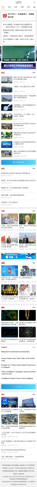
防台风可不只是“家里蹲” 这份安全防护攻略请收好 (25, 124)
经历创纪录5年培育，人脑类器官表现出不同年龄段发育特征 (9, 323)
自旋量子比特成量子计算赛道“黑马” (27, 323)
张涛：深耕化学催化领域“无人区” (27, 226)
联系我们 (5, 468)
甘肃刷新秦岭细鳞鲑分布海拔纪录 (27, 427)
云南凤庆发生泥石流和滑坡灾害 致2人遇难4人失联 (25, 143)
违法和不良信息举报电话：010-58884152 (24, 481)
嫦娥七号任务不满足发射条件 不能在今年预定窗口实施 (25, 78)
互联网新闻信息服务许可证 (9, 471)
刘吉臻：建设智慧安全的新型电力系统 (27, 246)
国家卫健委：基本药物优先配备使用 (12, 195)
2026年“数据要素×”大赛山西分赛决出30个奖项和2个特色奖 (18, 442)
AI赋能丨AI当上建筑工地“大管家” (24, 86)
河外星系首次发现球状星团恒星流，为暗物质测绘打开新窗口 (27, 340)
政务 (15, 7)
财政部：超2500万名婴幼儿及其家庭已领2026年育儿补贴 (18, 182)
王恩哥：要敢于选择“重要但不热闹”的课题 (9, 226)
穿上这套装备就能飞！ (26, 277)
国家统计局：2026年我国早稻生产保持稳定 (15, 188)
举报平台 (15, 474)
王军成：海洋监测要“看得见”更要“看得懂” (9, 246)
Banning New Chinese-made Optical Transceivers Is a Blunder (18, 366)
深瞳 (22, 7)
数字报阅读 (18, 162)
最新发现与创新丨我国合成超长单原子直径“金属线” (17, 31)
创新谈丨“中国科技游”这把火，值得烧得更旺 (18, 36)
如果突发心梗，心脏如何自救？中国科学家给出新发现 (9, 278)
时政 (3, 7)
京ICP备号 (7, 481)
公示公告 (11, 468)
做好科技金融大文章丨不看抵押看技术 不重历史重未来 (25, 96)
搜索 (34, 2)
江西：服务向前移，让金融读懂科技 (12, 456)
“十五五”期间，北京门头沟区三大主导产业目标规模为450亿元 (18, 433)
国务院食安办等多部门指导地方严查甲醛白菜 (25, 133)
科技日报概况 (15, 465)
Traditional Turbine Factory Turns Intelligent (17, 378)
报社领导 (22, 465)
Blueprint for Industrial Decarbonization (15, 352)
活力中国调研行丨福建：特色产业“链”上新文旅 (18, 40)
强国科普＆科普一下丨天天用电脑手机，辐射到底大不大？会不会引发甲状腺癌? (27, 298)
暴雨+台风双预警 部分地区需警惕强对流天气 (25, 152)
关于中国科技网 (30, 465)
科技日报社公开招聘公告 (27, 468)
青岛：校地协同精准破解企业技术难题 (9, 427)
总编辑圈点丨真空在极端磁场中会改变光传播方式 (25, 106)
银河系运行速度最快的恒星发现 (9, 340)
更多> (34, 72)
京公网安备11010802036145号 (18, 484)
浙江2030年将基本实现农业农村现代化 (13, 450)
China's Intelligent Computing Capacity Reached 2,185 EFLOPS (18, 373)
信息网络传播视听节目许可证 (26, 471)
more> (34, 347)
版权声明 (21, 474)
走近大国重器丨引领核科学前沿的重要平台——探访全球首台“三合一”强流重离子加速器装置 (18, 26)
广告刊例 (16, 468)
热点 (9, 7)
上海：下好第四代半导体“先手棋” (27, 410)
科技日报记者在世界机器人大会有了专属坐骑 (9, 298)
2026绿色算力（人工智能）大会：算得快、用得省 (25, 115)
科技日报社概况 (6, 465)
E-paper (18, 387)
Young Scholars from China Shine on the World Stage (18, 359)
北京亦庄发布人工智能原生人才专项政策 (9, 410)
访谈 (28, 7)
